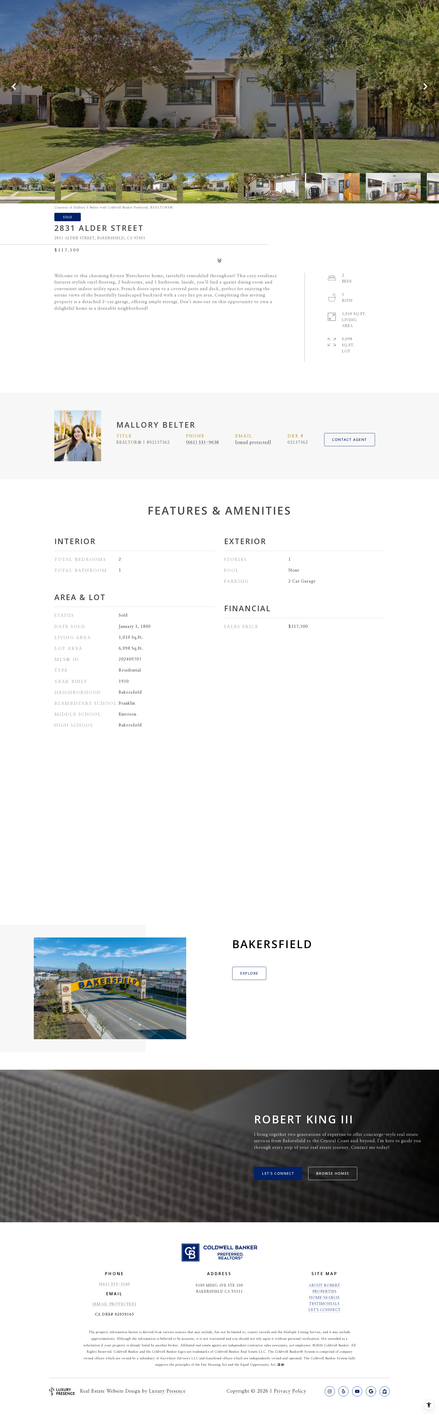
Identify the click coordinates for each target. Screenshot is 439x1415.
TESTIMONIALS (324, 1304)
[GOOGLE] (371, 1391)
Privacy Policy (290, 1391)
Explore (249, 973)
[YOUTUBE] (357, 1391)
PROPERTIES (324, 1291)
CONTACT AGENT (349, 439)
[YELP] (343, 1391)
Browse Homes (332, 1173)
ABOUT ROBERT (324, 1285)
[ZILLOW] (385, 1391)
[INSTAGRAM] (330, 1391)
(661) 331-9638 (202, 442)
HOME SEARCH (324, 1298)
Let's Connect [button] (278, 1173)
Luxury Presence (167, 1391)
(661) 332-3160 (114, 1284)
